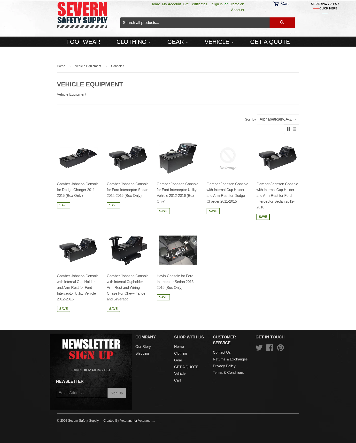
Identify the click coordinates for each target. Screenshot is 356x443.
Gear (176, 41)
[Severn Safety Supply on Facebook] (269, 349)
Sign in (217, 4)
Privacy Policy (224, 366)
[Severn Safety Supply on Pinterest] (280, 349)
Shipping (142, 353)
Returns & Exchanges (230, 359)
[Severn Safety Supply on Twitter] (259, 349)
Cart (177, 380)
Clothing (132, 41)
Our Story (143, 346)
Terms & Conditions (228, 372)
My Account (171, 4)
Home (155, 4)
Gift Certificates (195, 4)
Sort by (250, 119)
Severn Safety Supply (83, 420)
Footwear (83, 41)
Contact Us (222, 352)
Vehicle (218, 41)
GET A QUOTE (270, 41)
